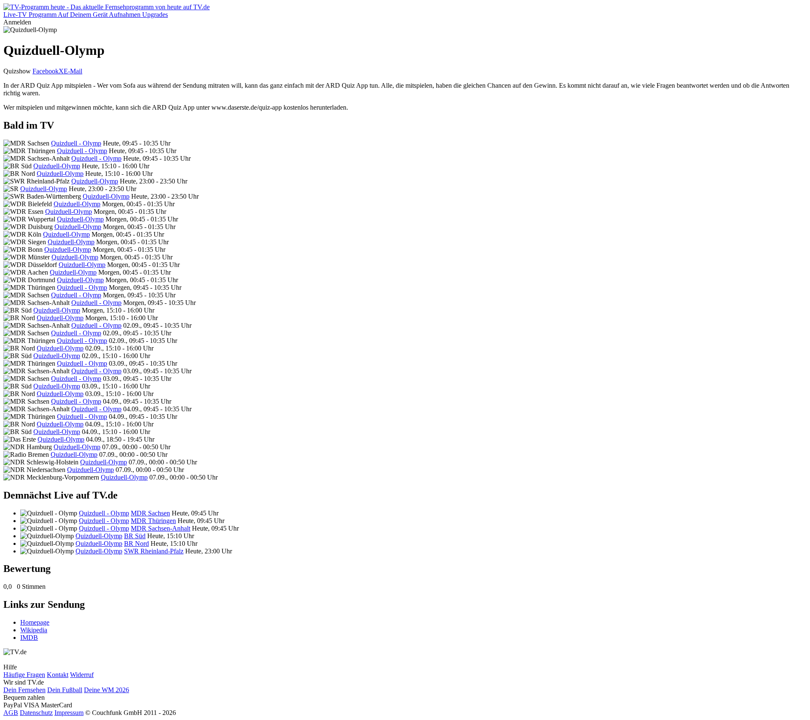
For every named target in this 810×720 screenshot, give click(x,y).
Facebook (45, 71)
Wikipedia (33, 630)
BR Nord (136, 543)
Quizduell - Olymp (76, 143)
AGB (10, 712)
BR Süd (135, 535)
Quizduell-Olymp (56, 166)
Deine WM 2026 (106, 689)
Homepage (34, 622)
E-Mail (73, 71)
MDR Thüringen (153, 520)
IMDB (29, 637)
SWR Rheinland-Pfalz (154, 551)
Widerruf (82, 674)
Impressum (69, 712)
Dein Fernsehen (24, 689)
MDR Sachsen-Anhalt (160, 528)
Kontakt (57, 674)
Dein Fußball (64, 689)
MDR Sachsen (150, 513)
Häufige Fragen (24, 674)
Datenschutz (36, 712)
